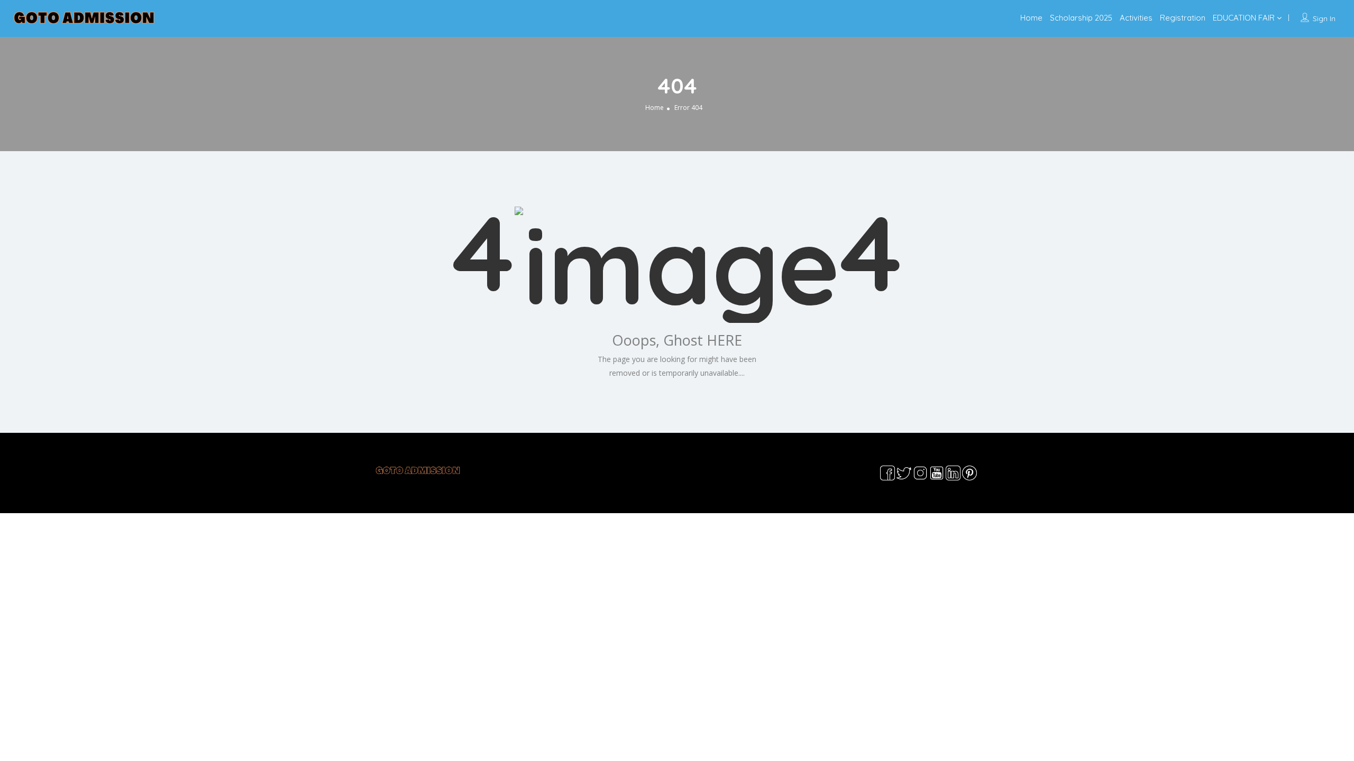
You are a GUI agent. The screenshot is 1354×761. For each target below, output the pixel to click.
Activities (1136, 18)
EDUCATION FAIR (1244, 18)
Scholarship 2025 (1081, 18)
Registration (1182, 18)
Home (1031, 18)
